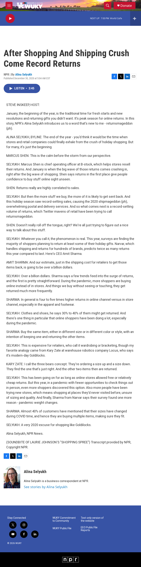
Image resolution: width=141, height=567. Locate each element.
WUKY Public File (62, 528)
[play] (10, 18)
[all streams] (135, 18)
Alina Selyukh (23, 74)
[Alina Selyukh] (12, 477)
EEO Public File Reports (89, 529)
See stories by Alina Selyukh (45, 487)
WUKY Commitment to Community (64, 519)
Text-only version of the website (92, 519)
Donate (126, 6)
